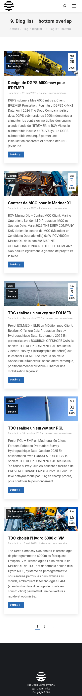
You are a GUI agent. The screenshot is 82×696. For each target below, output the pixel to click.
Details (14, 154)
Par (13, 93)
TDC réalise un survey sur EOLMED (39, 313)
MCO (10, 181)
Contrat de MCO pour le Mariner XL (40, 203)
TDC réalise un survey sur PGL (35, 428)
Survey (12, 296)
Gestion (12, 175)
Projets (12, 291)
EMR (10, 285)
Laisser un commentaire (52, 93)
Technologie (14, 66)
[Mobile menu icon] (74, 6)
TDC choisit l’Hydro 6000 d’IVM (36, 538)
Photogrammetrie (18, 511)
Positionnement (16, 61)
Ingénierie (13, 55)
